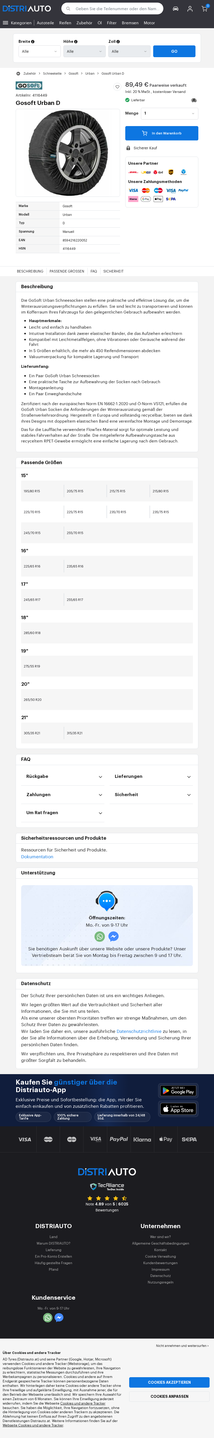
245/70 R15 (32, 533)
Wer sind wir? (160, 1236)
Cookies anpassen (169, 1396)
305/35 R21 (32, 733)
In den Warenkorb (166, 133)
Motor (149, 22)
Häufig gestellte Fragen (53, 1263)
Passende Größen (67, 271)
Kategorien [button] (21, 22)
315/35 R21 (74, 733)
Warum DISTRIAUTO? (53, 1243)
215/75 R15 (117, 491)
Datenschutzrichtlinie (139, 1031)
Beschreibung (30, 271)
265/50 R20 (32, 699)
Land (53, 1236)
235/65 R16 (75, 566)
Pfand (53, 1269)
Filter (112, 22)
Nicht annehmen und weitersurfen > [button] (182, 1346)
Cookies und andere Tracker (82, 1403)
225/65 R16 (32, 566)
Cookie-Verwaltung (160, 1256)
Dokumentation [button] (37, 856)
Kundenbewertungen (160, 1263)
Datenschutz (160, 1275)
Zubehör (84, 22)
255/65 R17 (75, 599)
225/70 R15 (32, 512)
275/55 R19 (32, 666)
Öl (100, 22)
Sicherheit (113, 271)
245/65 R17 (32, 599)
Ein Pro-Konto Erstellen (53, 1256)
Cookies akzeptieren (169, 1382)
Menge (131, 113)
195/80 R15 (32, 491)
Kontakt (160, 1249)
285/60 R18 (32, 633)
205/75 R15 (75, 491)
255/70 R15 (75, 533)
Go (174, 51)
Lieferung (53, 1249)
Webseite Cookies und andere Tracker (33, 1425)
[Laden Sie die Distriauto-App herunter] (178, 1090)
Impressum (161, 1269)
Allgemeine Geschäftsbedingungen (160, 1243)
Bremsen (130, 22)
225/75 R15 (75, 512)
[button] (176, 8)
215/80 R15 (161, 491)
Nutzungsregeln (161, 1282)
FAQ (94, 271)
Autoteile (45, 22)
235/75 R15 (161, 512)
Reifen (65, 22)
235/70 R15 (118, 512)
